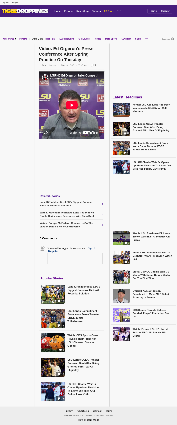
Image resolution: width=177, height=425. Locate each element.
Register (16, 2)
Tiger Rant (50, 39)
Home (57, 11)
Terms (109, 410)
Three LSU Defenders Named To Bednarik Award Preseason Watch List (152, 255)
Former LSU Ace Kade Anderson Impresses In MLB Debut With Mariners (151, 108)
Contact (97, 410)
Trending (23, 39)
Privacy (69, 410)
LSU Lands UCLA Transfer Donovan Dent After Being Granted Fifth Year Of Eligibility (83, 364)
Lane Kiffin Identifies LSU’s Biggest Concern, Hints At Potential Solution (83, 290)
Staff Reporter (49, 65)
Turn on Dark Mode (88, 419)
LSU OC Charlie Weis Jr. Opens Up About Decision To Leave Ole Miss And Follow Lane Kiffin (83, 389)
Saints (138, 39)
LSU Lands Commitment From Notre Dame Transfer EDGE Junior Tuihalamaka (83, 316)
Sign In (5, 2)
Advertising (83, 410)
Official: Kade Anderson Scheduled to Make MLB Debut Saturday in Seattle (151, 294)
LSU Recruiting (66, 39)
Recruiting (82, 11)
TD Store (109, 11)
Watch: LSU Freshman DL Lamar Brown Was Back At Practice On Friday (152, 236)
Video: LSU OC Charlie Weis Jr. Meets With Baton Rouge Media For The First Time (151, 275)
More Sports (111, 39)
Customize (166, 39)
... (119, 10)
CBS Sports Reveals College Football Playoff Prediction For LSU (151, 313)
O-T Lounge (84, 39)
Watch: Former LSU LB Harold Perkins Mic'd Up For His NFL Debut (150, 332)
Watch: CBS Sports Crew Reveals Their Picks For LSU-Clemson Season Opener (82, 340)
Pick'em (96, 11)
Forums (68, 11)
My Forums (8, 39)
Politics (97, 39)
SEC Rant (126, 39)
